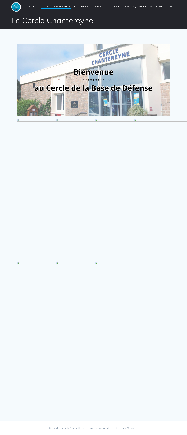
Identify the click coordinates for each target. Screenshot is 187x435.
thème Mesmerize (129, 428)
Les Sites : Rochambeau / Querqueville (127, 6)
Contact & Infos (166, 6)
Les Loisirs (80, 6)
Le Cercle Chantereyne (54, 6)
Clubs (96, 6)
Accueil (33, 6)
